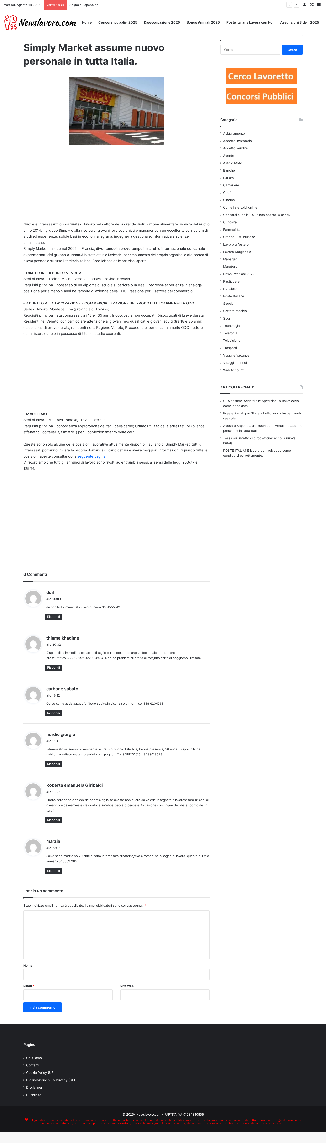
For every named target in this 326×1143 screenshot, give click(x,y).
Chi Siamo (34, 1058)
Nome (29, 965)
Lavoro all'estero (236, 244)
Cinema (229, 200)
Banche (229, 170)
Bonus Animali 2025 (203, 22)
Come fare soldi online (240, 207)
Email (28, 986)
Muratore (230, 266)
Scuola (228, 303)
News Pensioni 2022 (238, 274)
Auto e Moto (232, 163)
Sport (227, 318)
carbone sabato (62, 688)
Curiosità (230, 222)
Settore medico (235, 311)
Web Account (233, 370)
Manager (230, 259)
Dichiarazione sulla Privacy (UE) (50, 1080)
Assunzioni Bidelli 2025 (299, 22)
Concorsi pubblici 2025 (117, 22)
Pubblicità (33, 1095)
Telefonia (230, 333)
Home (87, 22)
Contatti (32, 1065)
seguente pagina (91, 456)
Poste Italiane (233, 296)
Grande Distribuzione (239, 237)
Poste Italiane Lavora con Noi (249, 22)
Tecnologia (231, 326)
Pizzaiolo (230, 289)
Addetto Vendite (235, 148)
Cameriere (231, 185)
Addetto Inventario (237, 141)
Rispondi (53, 617)
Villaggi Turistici (235, 363)
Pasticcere (231, 281)
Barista (228, 178)
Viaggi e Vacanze (236, 355)
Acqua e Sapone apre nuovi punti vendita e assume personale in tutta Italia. (125, 5)
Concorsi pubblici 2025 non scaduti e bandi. (256, 215)
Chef (227, 192)
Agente (228, 155)
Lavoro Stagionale (237, 252)
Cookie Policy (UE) (40, 1073)
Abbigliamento (234, 133)
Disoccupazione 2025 (162, 22)
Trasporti (230, 348)
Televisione (231, 340)
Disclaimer (34, 1087)
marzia (53, 841)
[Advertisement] (116, 186)
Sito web (127, 986)
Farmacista (231, 229)
